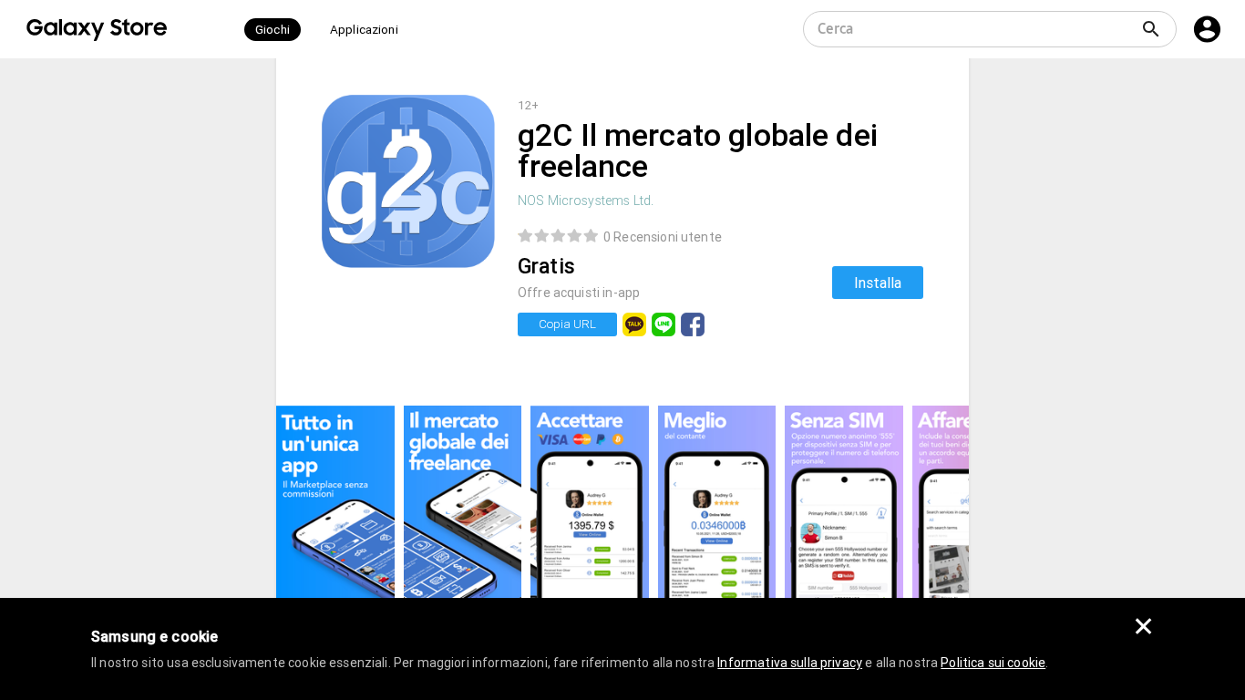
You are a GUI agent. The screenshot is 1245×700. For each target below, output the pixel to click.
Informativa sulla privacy (789, 662)
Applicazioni (364, 29)
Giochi (272, 29)
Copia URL (567, 324)
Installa (877, 282)
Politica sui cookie (993, 662)
